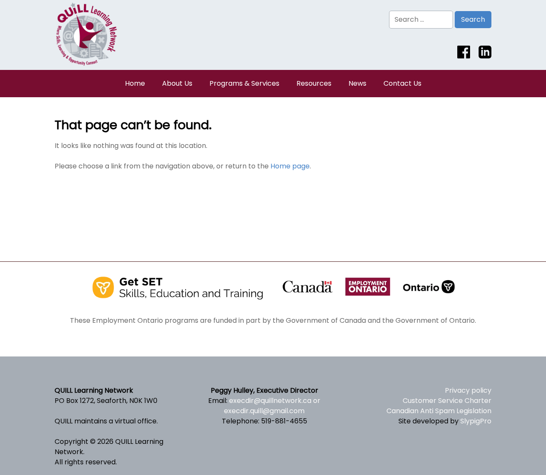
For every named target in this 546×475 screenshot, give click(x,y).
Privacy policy (468, 390)
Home (135, 83)
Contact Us (402, 83)
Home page (290, 166)
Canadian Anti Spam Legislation (438, 411)
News (357, 83)
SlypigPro (475, 421)
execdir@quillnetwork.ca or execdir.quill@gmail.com (272, 406)
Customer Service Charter (447, 400)
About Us (177, 83)
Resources (313, 83)
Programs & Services (244, 83)
